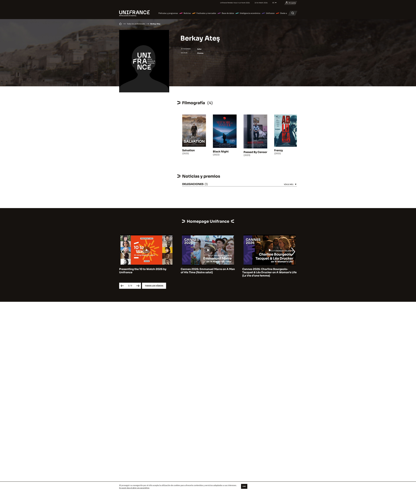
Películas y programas (168, 13)
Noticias (187, 13)
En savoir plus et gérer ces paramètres (134, 488)
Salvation (188, 150)
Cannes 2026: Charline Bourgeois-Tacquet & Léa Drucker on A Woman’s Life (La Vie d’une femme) (208, 272)
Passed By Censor (255, 152)
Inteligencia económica (250, 13)
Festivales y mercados (206, 13)
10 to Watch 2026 (261, 3)
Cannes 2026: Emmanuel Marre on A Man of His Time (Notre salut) (146, 270)
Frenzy (278, 150)
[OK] (244, 486)
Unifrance (270, 13)
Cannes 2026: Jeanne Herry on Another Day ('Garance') (268, 270)
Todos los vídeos (154, 286)
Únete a (283, 13)
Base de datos (228, 13)
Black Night (221, 151)
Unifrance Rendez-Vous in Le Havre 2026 (235, 3)
